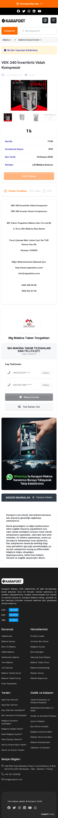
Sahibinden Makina (10, 657)
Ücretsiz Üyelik (37, 636)
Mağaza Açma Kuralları (41, 732)
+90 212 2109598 (12, 774)
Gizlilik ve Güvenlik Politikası (43, 716)
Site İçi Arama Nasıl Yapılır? (14, 744)
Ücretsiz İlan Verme (39, 641)
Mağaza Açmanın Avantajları (9, 722)
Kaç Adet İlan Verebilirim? (13, 710)
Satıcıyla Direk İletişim (40, 657)
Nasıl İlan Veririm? (9, 705)
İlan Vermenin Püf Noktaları (14, 715)
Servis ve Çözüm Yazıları (12, 750)
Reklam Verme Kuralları (41, 737)
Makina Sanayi (8, 641)
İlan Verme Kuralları (39, 726)
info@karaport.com (13, 779)
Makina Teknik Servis (11, 673)
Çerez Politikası (37, 721)
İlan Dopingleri (37, 652)
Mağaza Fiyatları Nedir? (12, 729)
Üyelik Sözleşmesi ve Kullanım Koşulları (40, 701)
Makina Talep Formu (39, 662)
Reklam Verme (37, 673)
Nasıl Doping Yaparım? (11, 739)
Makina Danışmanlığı (40, 668)
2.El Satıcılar (7, 668)
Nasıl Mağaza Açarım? (11, 734)
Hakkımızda (6, 636)
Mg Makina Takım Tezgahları (29, 338)
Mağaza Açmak (37, 646)
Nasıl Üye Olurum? (9, 699)
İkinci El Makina (8, 646)
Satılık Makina (7, 652)
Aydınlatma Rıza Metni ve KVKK (42, 709)
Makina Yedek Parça (11, 678)
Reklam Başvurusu (39, 678)
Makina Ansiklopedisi (40, 742)
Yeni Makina (7, 662)
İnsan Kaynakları (9, 683)
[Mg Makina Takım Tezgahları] (29, 323)
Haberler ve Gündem (40, 747)
